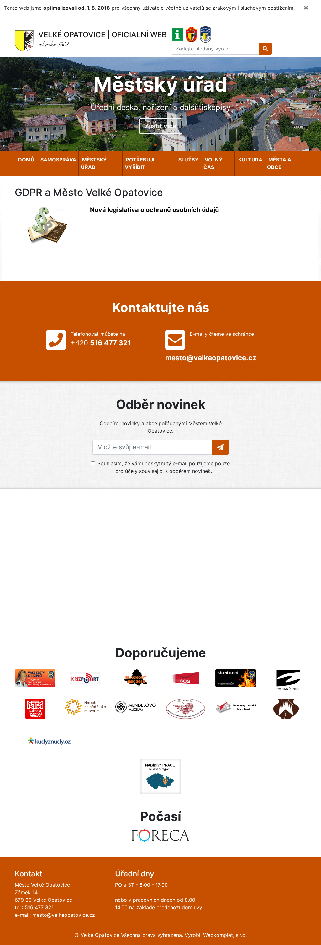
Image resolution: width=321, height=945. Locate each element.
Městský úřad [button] (94, 163)
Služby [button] (188, 159)
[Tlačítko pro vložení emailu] (220, 447)
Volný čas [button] (213, 163)
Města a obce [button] (279, 163)
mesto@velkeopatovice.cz (63, 915)
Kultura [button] (249, 159)
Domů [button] (25, 159)
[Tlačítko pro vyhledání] (265, 49)
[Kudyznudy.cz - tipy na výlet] (49, 740)
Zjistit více (160, 126)
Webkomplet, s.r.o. (225, 935)
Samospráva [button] (57, 159)
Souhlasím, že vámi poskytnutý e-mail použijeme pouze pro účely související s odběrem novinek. (163, 467)
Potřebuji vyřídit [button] (139, 163)
